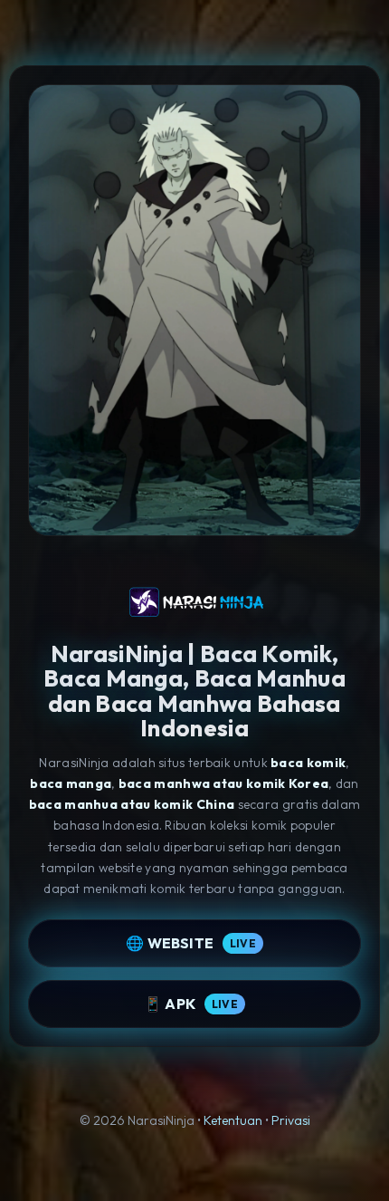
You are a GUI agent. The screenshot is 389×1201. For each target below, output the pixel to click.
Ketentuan (233, 1120)
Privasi (290, 1120)
